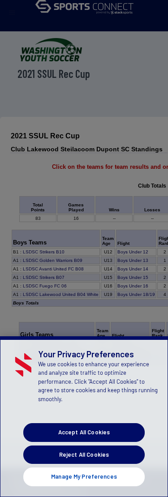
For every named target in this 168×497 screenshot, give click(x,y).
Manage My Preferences (84, 476)
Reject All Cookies (84, 454)
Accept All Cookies (84, 432)
